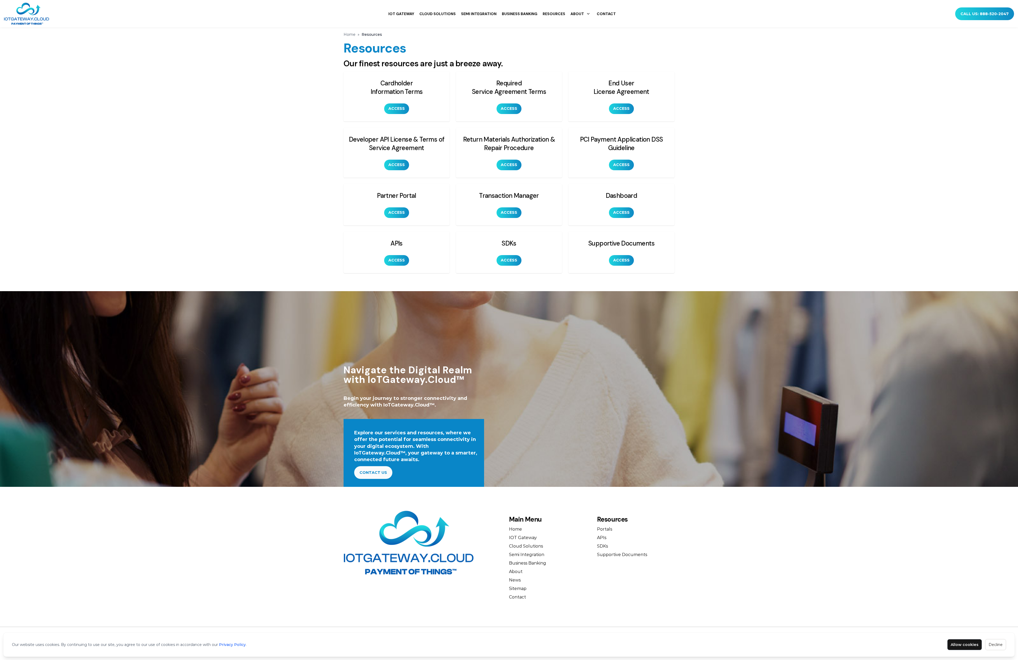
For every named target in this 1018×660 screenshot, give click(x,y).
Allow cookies (964, 644)
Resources (554, 13)
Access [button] (396, 108)
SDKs (602, 546)
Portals (604, 529)
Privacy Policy (232, 644)
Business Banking (519, 13)
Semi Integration (479, 13)
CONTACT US (373, 472)
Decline (996, 644)
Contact (606, 13)
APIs (601, 537)
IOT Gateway (401, 13)
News (515, 580)
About (577, 13)
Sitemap (517, 588)
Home (350, 34)
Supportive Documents (622, 554)
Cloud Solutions (437, 13)
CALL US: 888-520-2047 (984, 13)
